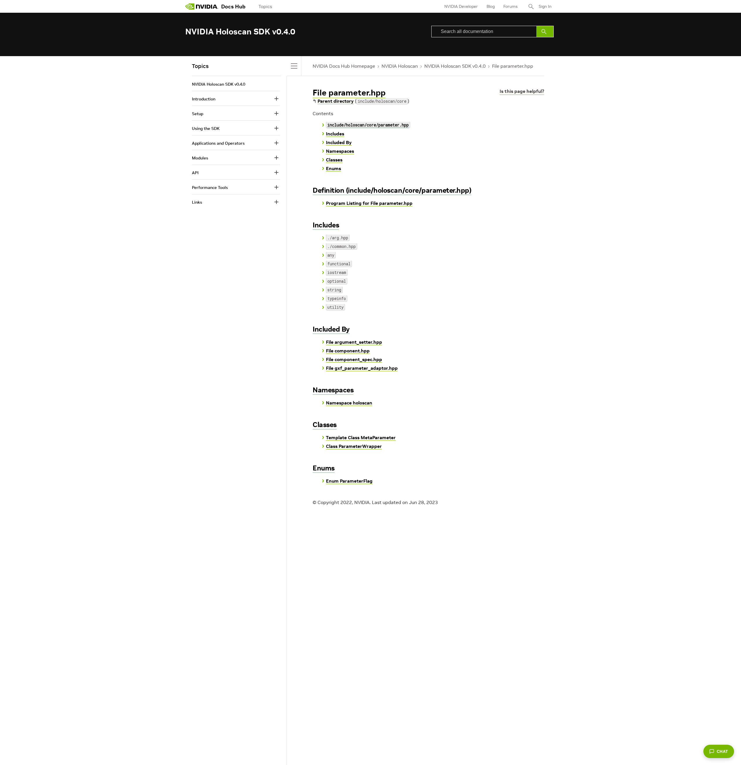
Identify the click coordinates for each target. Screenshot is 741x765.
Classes (334, 160)
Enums (333, 168)
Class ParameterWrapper (354, 446)
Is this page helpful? (522, 91)
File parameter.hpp (512, 66)
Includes (335, 134)
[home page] (201, 6)
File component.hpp (348, 351)
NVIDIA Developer (461, 6)
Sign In (545, 6)
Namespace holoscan (349, 403)
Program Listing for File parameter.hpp (369, 203)
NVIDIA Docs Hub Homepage (344, 66)
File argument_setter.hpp (354, 342)
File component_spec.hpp (354, 359)
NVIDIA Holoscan (399, 66)
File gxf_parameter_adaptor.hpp (362, 368)
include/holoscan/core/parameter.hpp (368, 125)
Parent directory (336, 101)
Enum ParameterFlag (349, 481)
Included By (339, 142)
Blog (491, 6)
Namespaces (340, 151)
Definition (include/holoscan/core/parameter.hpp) (392, 190)
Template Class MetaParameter (361, 437)
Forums (510, 6)
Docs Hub (233, 6)
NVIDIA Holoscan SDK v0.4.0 (455, 66)
